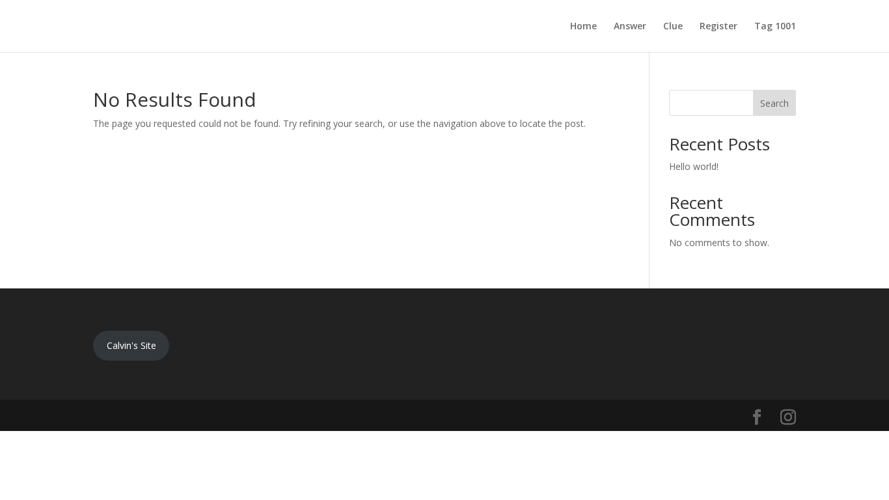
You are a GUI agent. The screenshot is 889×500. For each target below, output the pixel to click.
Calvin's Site (131, 345)
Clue (673, 26)
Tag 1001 (775, 26)
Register (718, 26)
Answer (630, 26)
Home (583, 26)
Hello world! (693, 166)
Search (774, 103)
